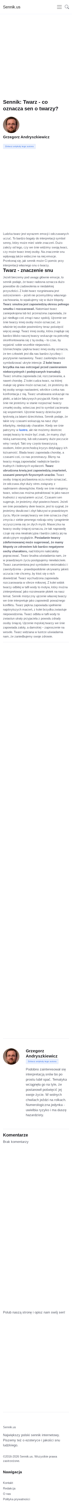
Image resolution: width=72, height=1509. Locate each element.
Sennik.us (11, 7)
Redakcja (9, 1488)
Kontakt (8, 1482)
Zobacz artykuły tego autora (42, 1061)
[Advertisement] (36, 63)
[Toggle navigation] (59, 7)
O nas (7, 1493)
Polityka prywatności (16, 1499)
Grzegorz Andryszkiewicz (26, 137)
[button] (65, 7)
